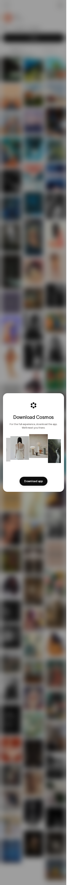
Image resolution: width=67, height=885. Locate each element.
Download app (33, 481)
